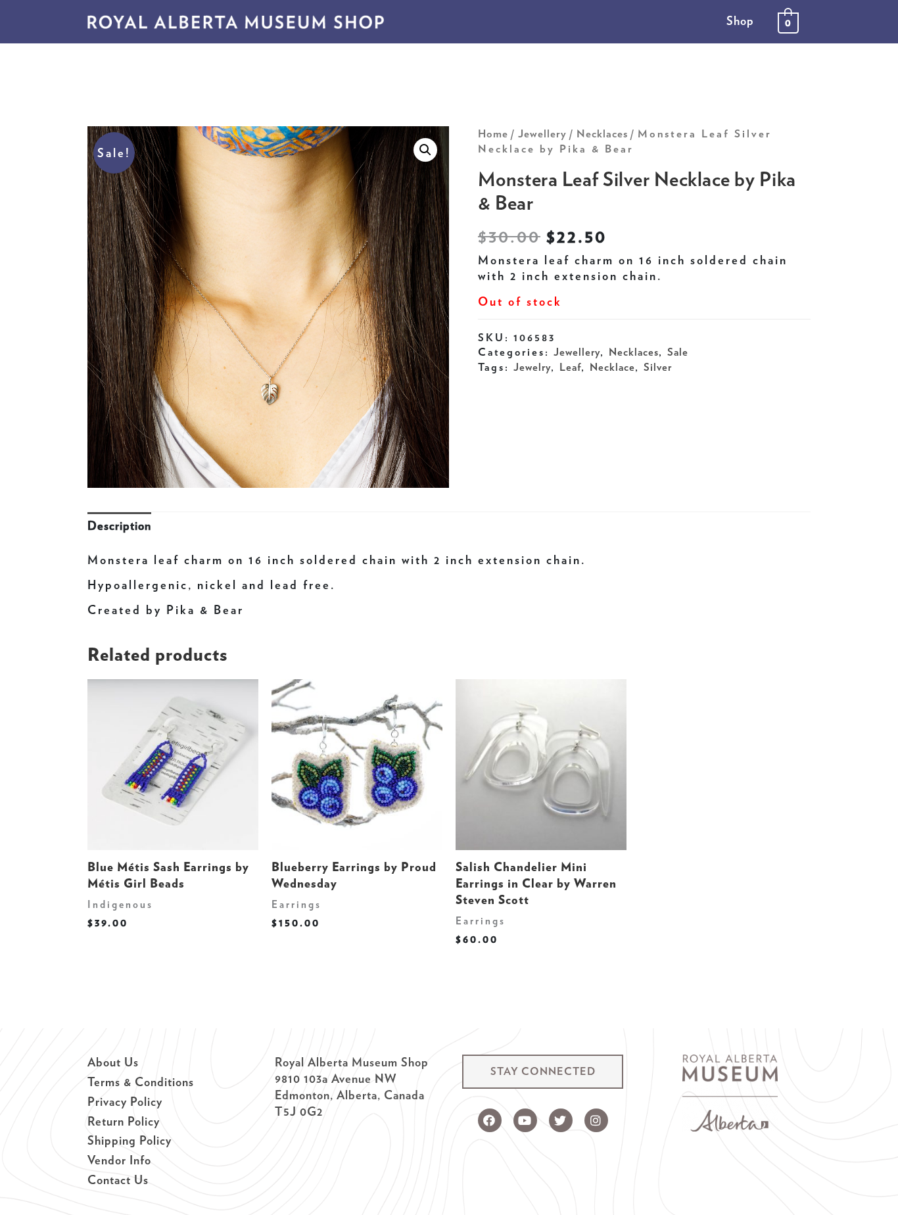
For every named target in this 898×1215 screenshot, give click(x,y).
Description (119, 526)
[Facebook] (490, 1120)
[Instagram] (596, 1120)
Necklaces (602, 133)
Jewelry (532, 366)
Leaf (570, 366)
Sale (677, 351)
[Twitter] (561, 1120)
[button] (542, 1072)
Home (493, 133)
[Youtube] (525, 1120)
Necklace (612, 366)
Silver (658, 366)
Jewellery (542, 133)
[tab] (119, 526)
